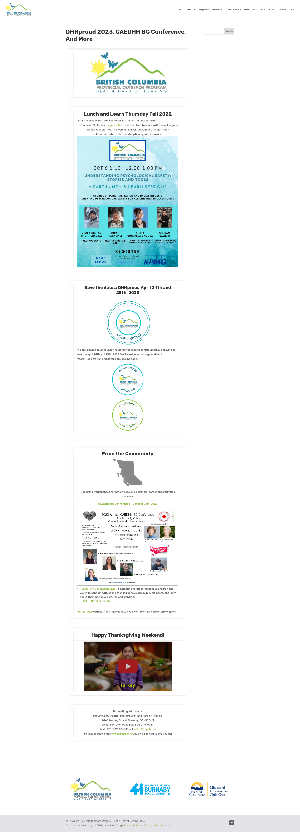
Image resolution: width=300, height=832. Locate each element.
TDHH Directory (233, 9)
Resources (258, 9)
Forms (247, 9)
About (189, 9)
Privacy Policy (132, 825)
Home (181, 9)
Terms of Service (154, 825)
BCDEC (272, 9)
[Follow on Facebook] (231, 822)
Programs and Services (209, 9)
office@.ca (145, 729)
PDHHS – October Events (95, 601)
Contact (282, 9)
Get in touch (85, 611)
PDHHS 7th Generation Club (97, 588)
